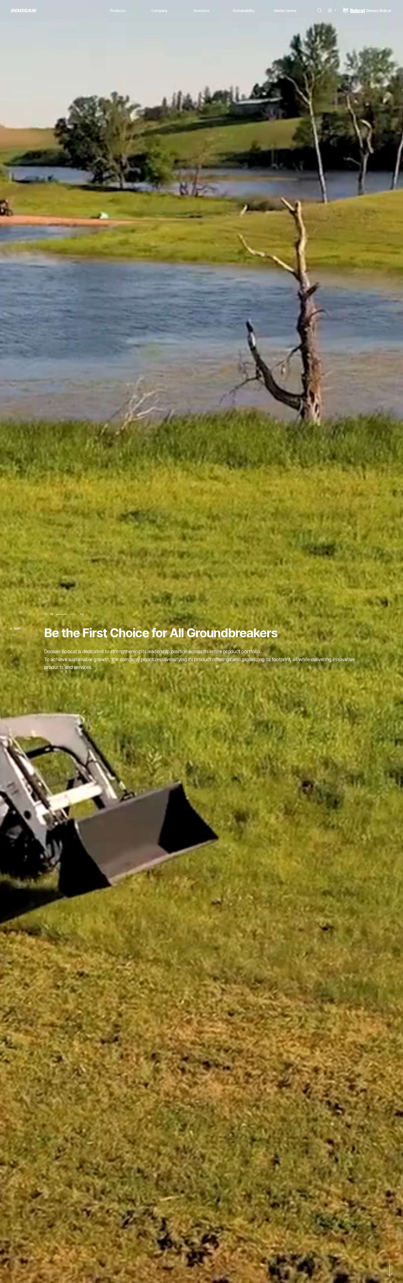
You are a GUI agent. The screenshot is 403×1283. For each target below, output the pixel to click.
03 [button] (82, 614)
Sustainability (243, 10)
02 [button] (75, 614)
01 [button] (46, 614)
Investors (201, 10)
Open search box (319, 10)
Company (159, 10)
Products (117, 10)
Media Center (285, 10)
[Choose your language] (332, 10)
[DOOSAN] (23, 10)
